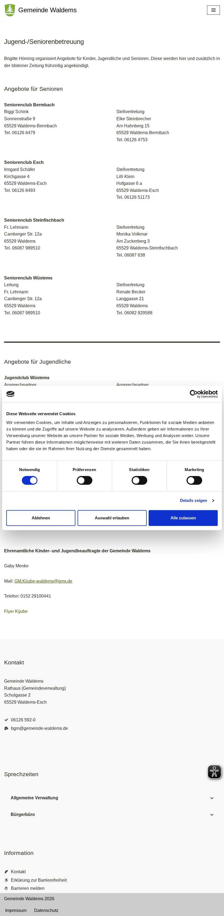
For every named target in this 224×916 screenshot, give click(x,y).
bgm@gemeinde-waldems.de (39, 728)
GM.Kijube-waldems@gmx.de (43, 581)
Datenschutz (46, 910)
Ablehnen (41, 518)
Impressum (15, 910)
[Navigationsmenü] (213, 10)
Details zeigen (193, 500)
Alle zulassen (183, 518)
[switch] (84, 480)
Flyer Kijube (16, 611)
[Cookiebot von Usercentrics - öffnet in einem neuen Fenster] (194, 394)
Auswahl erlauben (112, 518)
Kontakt (18, 871)
